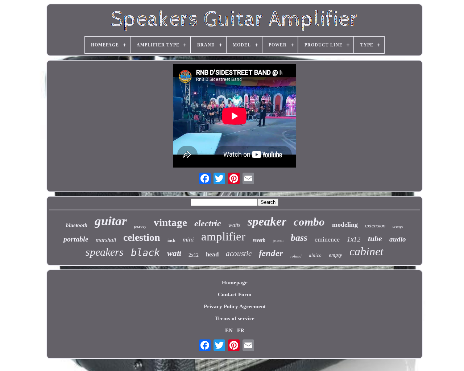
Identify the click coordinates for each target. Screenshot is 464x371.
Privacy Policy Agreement (235, 306)
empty (335, 255)
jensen (278, 240)
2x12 (193, 255)
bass (299, 237)
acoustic (239, 253)
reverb (259, 240)
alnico (315, 255)
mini (188, 239)
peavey (140, 226)
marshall (106, 240)
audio (397, 239)
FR (240, 330)
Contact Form (235, 294)
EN (229, 330)
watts (234, 225)
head (212, 254)
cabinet (366, 251)
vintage (170, 222)
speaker (267, 221)
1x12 (354, 239)
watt (174, 253)
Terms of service (234, 318)
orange (398, 226)
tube (375, 238)
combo (309, 221)
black (145, 252)
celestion (141, 237)
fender (271, 253)
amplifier (223, 236)
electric (207, 223)
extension (375, 225)
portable (75, 239)
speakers (105, 252)
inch (171, 240)
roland (296, 256)
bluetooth (76, 225)
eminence (327, 239)
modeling (345, 224)
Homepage (235, 282)
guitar (111, 221)
